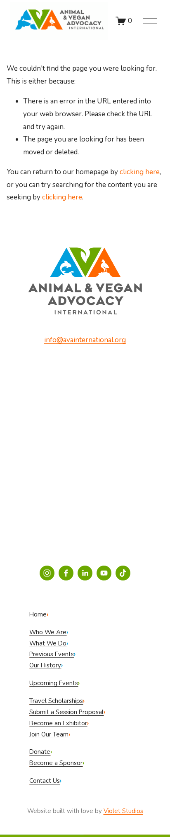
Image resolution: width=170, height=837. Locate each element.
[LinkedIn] (85, 573)
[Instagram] (47, 573)
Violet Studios (123, 811)
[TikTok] (123, 573)
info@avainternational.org (85, 340)
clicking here (140, 172)
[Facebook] (66, 573)
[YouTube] (104, 573)
